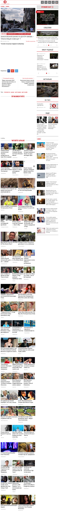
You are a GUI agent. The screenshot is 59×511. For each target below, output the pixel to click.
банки (12, 92)
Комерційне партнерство (40, 104)
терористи (7, 92)
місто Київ (24, 92)
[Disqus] (18, 119)
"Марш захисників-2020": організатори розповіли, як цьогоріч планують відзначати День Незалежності (9, 83)
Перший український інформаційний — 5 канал (5, 2)
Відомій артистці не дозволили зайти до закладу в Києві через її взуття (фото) (52, 192)
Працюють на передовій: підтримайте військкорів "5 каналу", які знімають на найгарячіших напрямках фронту (43, 59)
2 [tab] (46, 45)
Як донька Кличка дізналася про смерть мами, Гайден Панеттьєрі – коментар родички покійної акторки (52, 157)
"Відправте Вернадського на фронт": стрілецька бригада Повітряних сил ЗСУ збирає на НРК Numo (42, 69)
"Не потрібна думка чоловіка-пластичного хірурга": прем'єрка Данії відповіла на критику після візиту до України (52, 221)
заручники (18, 92)
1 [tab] (44, 45)
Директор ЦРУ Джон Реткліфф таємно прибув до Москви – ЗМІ (51, 175)
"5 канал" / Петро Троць (29, 31)
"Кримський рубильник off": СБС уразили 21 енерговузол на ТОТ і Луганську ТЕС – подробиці (46, 39)
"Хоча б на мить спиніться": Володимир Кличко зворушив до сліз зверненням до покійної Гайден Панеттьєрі (52, 146)
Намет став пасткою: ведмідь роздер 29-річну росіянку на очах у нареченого (52, 184)
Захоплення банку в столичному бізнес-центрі (18, 34)
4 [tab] (50, 45)
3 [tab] (48, 45)
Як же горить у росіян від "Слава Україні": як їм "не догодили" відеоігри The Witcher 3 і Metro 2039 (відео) (52, 201)
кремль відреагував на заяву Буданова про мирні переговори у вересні (52, 166)
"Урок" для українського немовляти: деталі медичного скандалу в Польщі (52, 230)
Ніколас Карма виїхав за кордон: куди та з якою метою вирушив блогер (51, 210)
